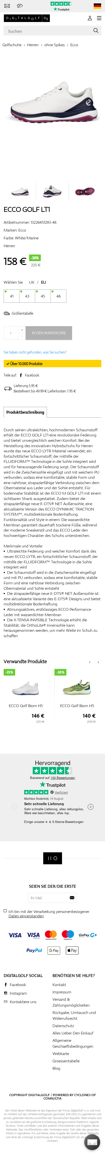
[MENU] (99, 18)
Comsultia (52, 1098)
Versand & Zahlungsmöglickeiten (71, 1002)
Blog (56, 1068)
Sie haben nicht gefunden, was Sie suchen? (35, 352)
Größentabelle (22, 313)
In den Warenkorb (49, 333)
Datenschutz (63, 1025)
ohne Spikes (54, 44)
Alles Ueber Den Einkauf (72, 1033)
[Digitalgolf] (52, 858)
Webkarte (60, 1053)
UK (31, 282)
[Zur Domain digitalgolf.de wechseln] (97, 6)
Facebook (32, 375)
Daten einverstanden (26, 916)
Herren (33, 44)
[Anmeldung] (90, 18)
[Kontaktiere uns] (7, 6)
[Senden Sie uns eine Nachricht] (19, 6)
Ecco (74, 44)
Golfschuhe (11, 44)
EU (43, 282)
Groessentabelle (66, 1061)
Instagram (18, 993)
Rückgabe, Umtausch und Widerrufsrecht (74, 1015)
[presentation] (90, 661)
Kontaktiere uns (23, 1001)
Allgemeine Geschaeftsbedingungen (72, 1043)
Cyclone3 (82, 1095)
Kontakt (59, 984)
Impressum (61, 992)
